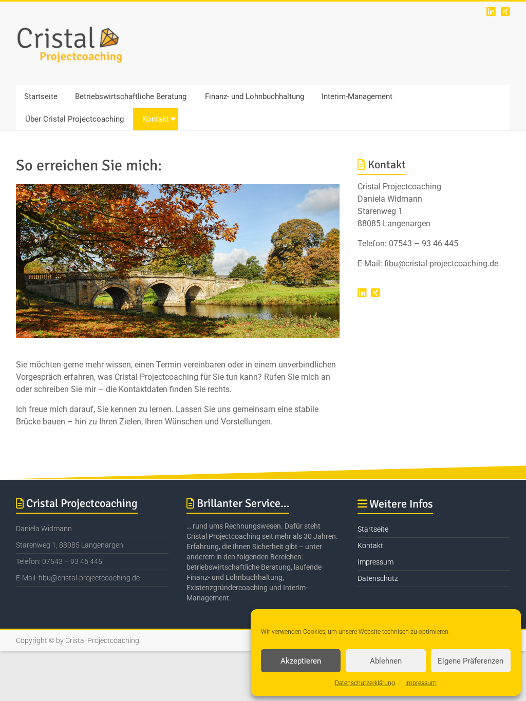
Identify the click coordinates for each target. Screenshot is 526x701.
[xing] (505, 11)
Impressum (421, 683)
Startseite (41, 96)
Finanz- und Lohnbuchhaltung (254, 96)
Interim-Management (357, 96)
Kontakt (155, 119)
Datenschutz (378, 578)
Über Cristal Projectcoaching (74, 119)
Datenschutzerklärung (365, 683)
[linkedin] (491, 11)
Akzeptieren (300, 661)
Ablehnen (386, 661)
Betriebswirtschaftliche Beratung (130, 96)
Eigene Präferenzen (470, 661)
